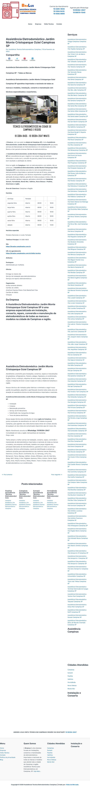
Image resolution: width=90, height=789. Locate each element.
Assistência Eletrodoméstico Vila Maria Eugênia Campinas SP (77, 278)
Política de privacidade (7, 757)
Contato (2, 755)
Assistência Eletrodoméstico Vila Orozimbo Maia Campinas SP (78, 209)
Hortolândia (71, 682)
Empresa (3, 750)
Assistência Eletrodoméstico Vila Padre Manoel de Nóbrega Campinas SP (78, 202)
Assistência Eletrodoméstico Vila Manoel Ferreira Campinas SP (78, 290)
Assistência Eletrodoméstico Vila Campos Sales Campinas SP (77, 482)
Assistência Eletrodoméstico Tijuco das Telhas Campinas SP (77, 581)
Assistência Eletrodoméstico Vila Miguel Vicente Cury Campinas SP (77, 260)
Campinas (71, 670)
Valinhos (70, 679)
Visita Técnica (4, 753)
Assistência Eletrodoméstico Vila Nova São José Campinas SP (78, 224)
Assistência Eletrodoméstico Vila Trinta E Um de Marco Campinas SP (77, 54)
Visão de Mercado (72, 784)
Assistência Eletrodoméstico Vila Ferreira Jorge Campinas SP (77, 418)
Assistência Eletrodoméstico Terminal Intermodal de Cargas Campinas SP (78, 589)
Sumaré (70, 673)
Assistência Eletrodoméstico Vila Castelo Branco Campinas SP (78, 464)
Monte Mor (71, 689)
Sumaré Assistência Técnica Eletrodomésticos (38, 494)
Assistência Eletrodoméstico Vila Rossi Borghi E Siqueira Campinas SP (77, 132)
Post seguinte (56, 474)
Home (2, 748)
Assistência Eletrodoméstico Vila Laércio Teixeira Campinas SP (78, 324)
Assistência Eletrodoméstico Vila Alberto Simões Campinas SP (78, 546)
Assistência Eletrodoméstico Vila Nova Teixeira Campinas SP (77, 217)
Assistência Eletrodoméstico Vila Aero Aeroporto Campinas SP (78, 569)
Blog (1, 760)
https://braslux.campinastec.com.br (18, 246)
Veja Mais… (37, 771)
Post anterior (7, 474)
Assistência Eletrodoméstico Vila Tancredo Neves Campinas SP (77, 72)
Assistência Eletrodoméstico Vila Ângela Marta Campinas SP (77, 531)
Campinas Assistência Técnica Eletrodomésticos (24, 494)
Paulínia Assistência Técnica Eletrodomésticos (11, 494)
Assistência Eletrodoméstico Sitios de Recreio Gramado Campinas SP (77, 623)
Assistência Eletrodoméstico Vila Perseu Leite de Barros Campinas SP (77, 173)
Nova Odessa (72, 685)
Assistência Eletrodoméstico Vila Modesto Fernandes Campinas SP (77, 242)
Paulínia (70, 676)
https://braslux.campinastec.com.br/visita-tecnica (23, 253)
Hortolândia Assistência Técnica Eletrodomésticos (52, 494)
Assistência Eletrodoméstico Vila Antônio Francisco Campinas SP (77, 518)
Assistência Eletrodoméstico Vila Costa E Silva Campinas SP (77, 457)
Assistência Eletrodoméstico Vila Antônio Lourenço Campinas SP (77, 511)
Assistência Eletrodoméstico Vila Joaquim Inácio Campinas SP (78, 337)
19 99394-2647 (71, 732)
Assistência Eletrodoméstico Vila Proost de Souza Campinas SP (77, 155)
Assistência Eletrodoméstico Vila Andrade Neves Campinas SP (78, 538)
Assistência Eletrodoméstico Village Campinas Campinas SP (77, 41)
